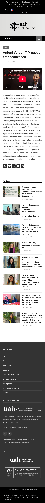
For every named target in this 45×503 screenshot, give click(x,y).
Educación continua (9, 379)
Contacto (29, 6)
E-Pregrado (32, 495)
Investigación (7, 384)
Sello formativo (8, 365)
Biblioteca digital (35, 4)
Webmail (8, 499)
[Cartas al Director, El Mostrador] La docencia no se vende (31, 245)
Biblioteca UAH (20, 497)
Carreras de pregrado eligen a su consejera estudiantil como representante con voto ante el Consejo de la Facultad (30, 281)
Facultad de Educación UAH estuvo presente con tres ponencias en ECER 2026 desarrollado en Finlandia (31, 229)
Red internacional (32, 497)
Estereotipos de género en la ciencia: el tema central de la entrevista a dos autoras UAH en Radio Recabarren (32, 300)
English (7, 10)
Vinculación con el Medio (11, 388)
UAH (7, 2)
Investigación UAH (10, 495)
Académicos (15, 2)
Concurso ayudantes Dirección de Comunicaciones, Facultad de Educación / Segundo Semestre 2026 (32, 191)
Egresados (35, 2)
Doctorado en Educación (11, 374)
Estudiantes (26, 2)
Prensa (9, 4)
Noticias (17, 4)
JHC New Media (32, 489)
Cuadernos (19, 6)
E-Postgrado (9, 497)
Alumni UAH (23, 495)
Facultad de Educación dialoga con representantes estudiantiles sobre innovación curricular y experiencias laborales (30, 210)
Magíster (6, 370)
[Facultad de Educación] (22, 26)
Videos (24, 4)
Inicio (4, 356)
